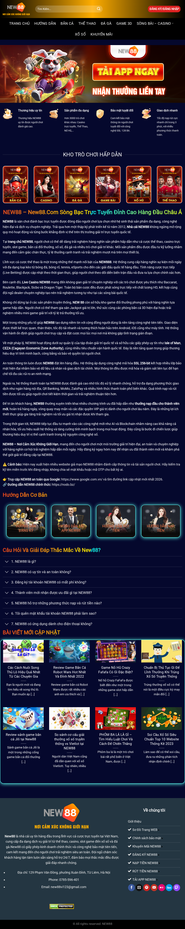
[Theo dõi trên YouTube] (154, 887)
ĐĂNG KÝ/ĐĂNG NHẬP (164, 9)
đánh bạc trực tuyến (44, 221)
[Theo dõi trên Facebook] (131, 887)
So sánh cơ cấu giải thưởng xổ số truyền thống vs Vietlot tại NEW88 (69, 741)
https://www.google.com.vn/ (81, 479)
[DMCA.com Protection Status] (62, 906)
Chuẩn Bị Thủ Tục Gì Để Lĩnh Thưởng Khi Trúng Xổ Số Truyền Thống (162, 672)
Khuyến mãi (101, 34)
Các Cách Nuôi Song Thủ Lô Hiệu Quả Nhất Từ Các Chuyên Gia (23, 672)
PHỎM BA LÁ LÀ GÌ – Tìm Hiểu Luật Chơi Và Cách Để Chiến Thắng (116, 739)
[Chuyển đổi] (7, 561)
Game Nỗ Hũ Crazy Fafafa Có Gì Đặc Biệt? (115, 670)
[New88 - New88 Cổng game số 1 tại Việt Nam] (16, 9)
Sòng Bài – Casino (154, 23)
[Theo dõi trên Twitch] (176, 887)
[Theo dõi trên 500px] (169, 887)
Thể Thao (87, 23)
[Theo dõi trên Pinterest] (146, 887)
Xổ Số (80, 34)
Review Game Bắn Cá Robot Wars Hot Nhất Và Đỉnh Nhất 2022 (69, 672)
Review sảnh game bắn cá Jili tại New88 (23, 737)
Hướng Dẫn (45, 23)
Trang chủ (19, 23)
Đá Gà (106, 23)
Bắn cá (67, 23)
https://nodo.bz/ (63, 484)
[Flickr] (161, 887)
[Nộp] (98, 9)
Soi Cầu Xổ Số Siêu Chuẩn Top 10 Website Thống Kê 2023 (161, 739)
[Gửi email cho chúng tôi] (139, 887)
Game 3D (124, 23)
